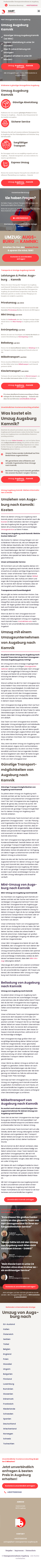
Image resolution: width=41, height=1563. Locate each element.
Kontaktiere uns (25, 621)
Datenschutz (31, 1550)
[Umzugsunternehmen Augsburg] (9, 11)
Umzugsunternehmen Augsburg (16, 1556)
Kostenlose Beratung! (20, 192)
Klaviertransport (31, 376)
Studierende (12, 319)
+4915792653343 (32, 5)
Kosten (4, 522)
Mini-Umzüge (17, 322)
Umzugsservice (7, 529)
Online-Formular (17, 440)
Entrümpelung (23, 337)
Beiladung (32, 348)
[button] (38, 11)
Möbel (35, 576)
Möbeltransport (24, 364)
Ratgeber (9, 1550)
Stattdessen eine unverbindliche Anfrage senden (20, 225)
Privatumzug (12, 310)
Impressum (19, 1550)
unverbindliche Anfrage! (27, 399)
